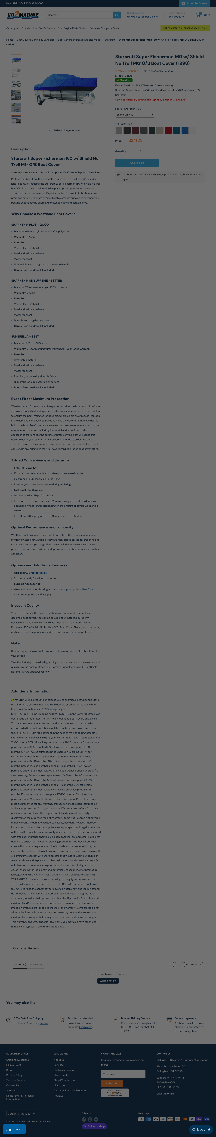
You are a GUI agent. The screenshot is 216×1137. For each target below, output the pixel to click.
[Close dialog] (151, 531)
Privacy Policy (70, 601)
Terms (80, 601)
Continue (108, 575)
